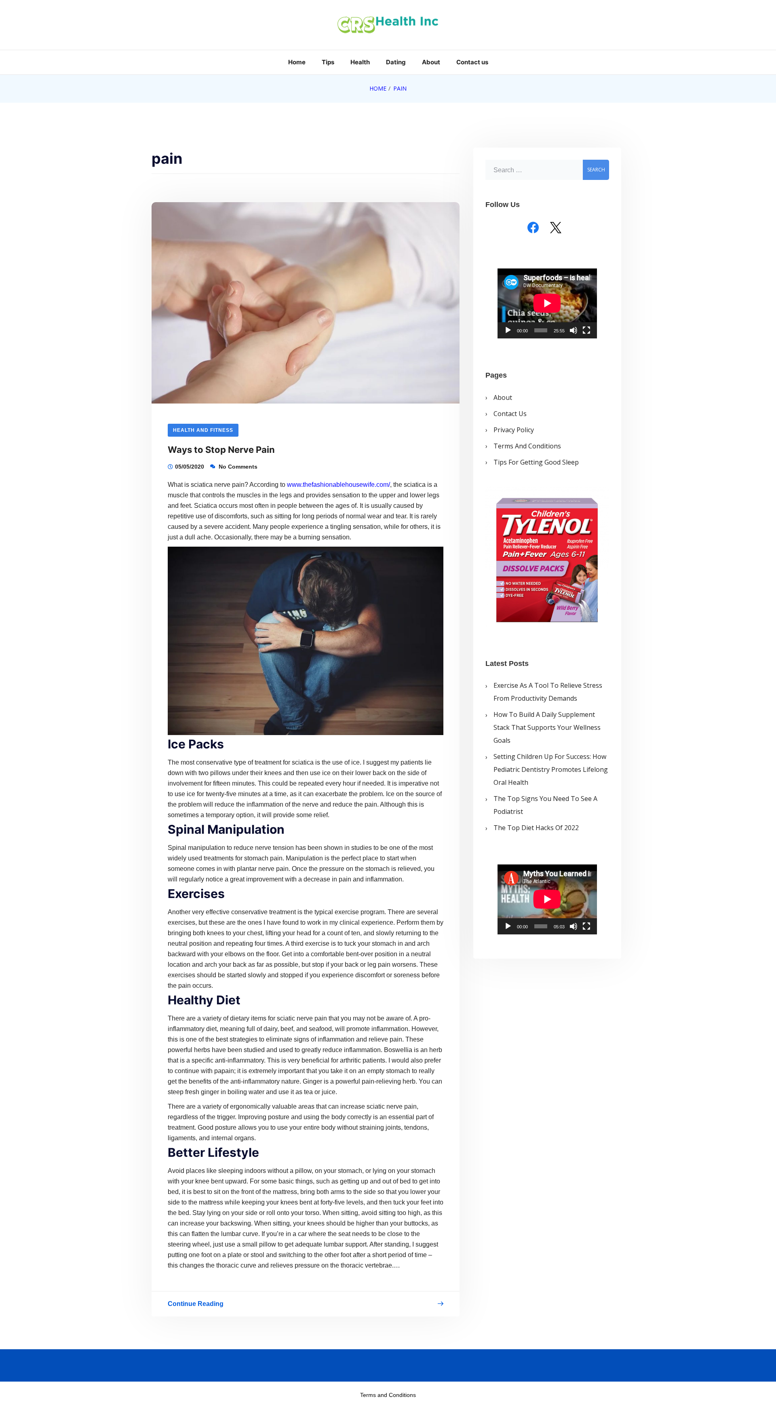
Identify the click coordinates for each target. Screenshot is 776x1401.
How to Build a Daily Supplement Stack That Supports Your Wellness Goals (547, 727)
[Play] (508, 330)
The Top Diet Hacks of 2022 (536, 827)
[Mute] (573, 330)
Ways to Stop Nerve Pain (221, 449)
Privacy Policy (513, 429)
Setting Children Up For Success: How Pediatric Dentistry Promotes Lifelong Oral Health (550, 769)
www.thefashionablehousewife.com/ (338, 484)
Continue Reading (196, 1305)
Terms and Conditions (527, 445)
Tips (328, 62)
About (431, 62)
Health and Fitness (203, 430)
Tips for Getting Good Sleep (536, 461)
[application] (547, 303)
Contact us (472, 62)
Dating (396, 62)
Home (297, 62)
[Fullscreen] (586, 330)
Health (360, 62)
